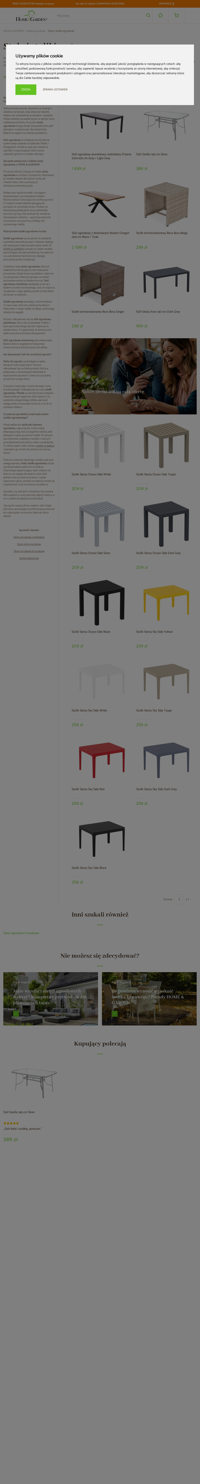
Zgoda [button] (25, 89)
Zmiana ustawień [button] (55, 89)
